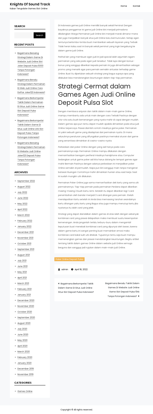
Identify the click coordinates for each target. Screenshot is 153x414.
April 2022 (22, 209)
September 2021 (25, 249)
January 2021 (24, 294)
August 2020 (23, 323)
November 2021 (25, 237)
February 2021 (24, 289)
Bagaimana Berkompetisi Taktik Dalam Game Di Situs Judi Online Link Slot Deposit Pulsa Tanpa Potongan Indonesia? (30, 129)
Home (124, 5)
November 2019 (25, 374)
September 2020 (26, 317)
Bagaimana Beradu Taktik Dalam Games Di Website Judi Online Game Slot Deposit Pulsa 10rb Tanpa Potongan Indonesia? (122, 290)
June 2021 (22, 266)
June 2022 (22, 198)
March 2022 (23, 215)
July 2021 (21, 260)
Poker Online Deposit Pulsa (69, 259)
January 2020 (24, 362)
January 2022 (24, 226)
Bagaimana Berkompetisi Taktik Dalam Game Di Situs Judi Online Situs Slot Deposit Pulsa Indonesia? (76, 288)
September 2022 (26, 180)
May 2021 (22, 271)
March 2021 (23, 283)
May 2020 (22, 340)
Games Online (24, 391)
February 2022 (24, 220)
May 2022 (22, 203)
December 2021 (25, 232)
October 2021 (24, 243)
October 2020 (24, 311)
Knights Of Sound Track (30, 4)
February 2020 (24, 357)
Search (19, 26)
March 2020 (23, 351)
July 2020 (22, 328)
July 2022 (22, 192)
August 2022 (23, 186)
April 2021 (22, 277)
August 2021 (23, 254)
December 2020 (25, 300)
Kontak (136, 5)
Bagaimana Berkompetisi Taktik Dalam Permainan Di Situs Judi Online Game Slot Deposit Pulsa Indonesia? (30, 106)
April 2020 (22, 345)
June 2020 (22, 334)
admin (64, 269)
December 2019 (25, 368)
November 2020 (25, 306)
